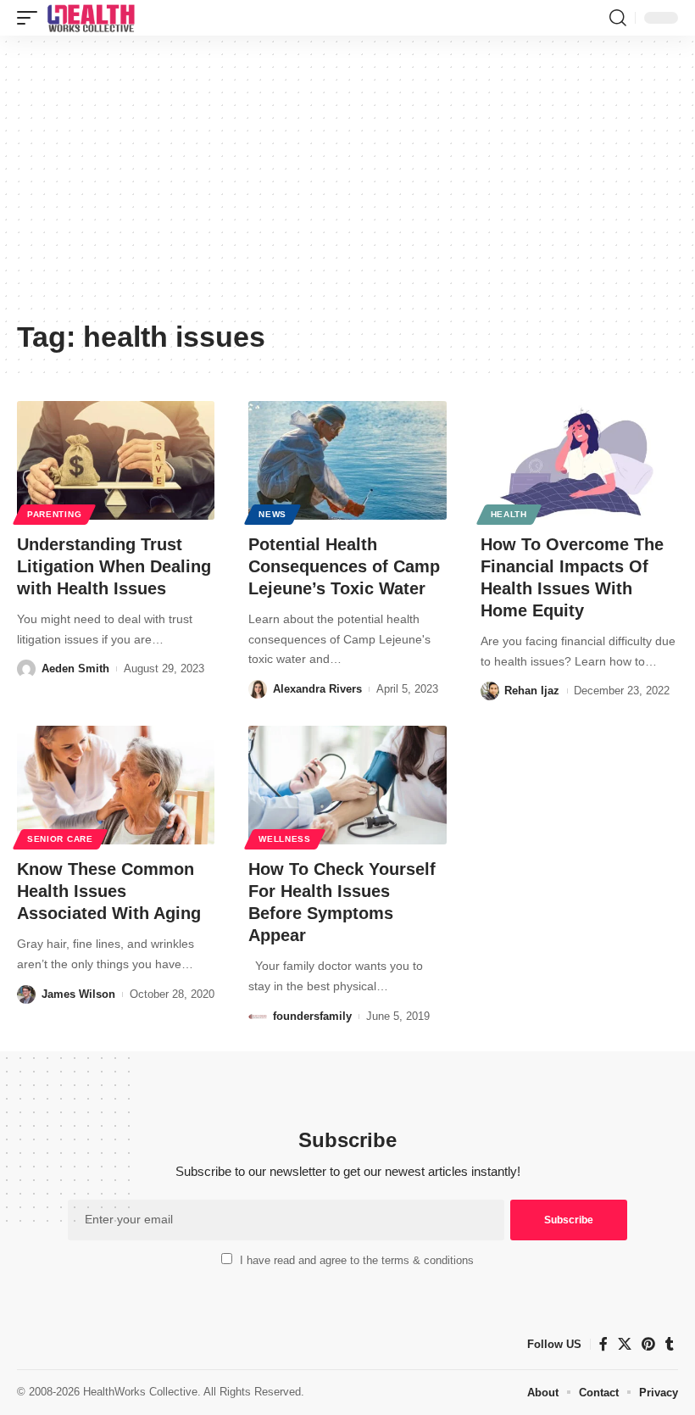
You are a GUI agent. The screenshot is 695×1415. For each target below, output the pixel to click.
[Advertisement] (347, 184)
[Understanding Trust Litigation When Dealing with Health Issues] (115, 460)
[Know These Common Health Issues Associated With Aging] (115, 785)
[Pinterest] (648, 1344)
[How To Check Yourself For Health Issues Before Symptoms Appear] (347, 785)
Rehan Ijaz (531, 690)
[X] (625, 1344)
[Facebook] (603, 1344)
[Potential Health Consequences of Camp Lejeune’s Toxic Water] (347, 460)
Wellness (285, 839)
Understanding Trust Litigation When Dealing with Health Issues (114, 566)
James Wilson (78, 994)
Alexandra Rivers (317, 688)
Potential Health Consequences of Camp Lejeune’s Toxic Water (344, 566)
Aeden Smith (75, 668)
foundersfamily (312, 1016)
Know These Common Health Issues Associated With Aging (109, 891)
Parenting (54, 514)
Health (509, 514)
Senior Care (60, 839)
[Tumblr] (669, 1344)
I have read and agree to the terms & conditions (357, 1260)
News (272, 514)
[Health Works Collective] (91, 18)
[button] (31, 18)
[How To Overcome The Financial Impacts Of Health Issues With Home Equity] (579, 460)
